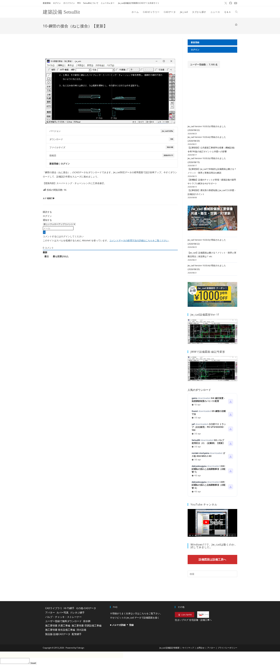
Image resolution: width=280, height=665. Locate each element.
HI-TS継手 (69, 608)
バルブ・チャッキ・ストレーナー (63, 616)
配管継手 (77, 634)
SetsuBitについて (90, 3)
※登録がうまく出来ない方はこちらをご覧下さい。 (136, 613)
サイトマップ (188, 647)
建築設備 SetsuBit (61, 12)
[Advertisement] (110, 45)
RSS (79, 3)
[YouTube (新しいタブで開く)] (235, 3)
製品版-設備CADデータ (57, 634)
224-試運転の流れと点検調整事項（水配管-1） (208, 469)
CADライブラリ (53, 608)
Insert (33, 663)
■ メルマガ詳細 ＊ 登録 (122, 624)
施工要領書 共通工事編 (57, 625)
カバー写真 (62, 612)
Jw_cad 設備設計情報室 (169, 647)
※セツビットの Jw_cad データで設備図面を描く (134, 617)
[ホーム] (236, 24)
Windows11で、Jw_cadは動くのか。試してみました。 (214, 545)
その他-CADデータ (86, 608)
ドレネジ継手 (77, 612)
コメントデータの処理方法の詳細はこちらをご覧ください (138, 240)
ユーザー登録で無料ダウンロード (63, 621)
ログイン (57, 3)
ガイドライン (69, 3)
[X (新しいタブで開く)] (225, 3)
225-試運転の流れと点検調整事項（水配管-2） (208, 485)
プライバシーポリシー (227, 647)
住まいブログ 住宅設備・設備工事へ (193, 619)
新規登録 (47, 3)
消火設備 (81, 629)
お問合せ (200, 647)
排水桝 (86, 621)
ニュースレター (107, 3)
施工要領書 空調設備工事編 (86, 625)
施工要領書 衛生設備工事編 (60, 629)
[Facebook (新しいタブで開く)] (230, 3)
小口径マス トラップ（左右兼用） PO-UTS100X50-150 (209, 427)
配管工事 (50, 198)
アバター (50, 612)
